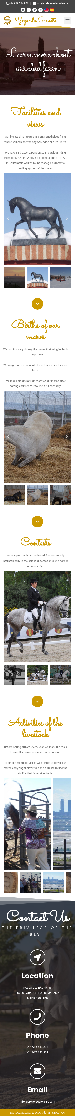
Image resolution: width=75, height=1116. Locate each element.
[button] (67, 20)
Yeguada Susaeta (36, 20)
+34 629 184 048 (19, 3)
